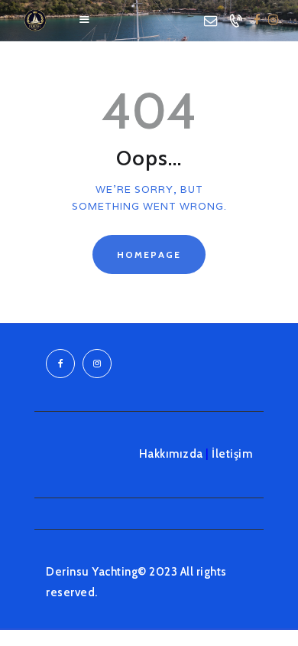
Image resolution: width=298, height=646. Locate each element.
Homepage (149, 254)
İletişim (232, 454)
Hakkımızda (171, 454)
